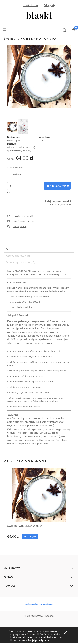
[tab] (39, 249)
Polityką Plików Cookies (39, 634)
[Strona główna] (39, 15)
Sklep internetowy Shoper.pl (39, 615)
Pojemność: (15, 167)
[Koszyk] (73, 30)
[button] (4, 29)
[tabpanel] (39, 360)
